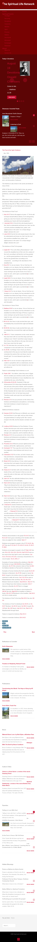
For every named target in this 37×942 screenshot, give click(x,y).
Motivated (8, 40)
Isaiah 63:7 (7, 250)
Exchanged (8, 43)
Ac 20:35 (6, 349)
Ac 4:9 (16, 586)
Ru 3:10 (28, 579)
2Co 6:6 (19, 552)
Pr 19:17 (31, 545)
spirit (4, 623)
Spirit (6, 29)
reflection (5, 621)
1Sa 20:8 (22, 581)
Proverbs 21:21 (8, 443)
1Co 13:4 (13, 552)
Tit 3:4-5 (26, 535)
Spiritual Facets (8, 14)
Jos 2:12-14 (22, 577)
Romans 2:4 (7, 399)
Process (7, 32)
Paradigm (7, 16)
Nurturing (7, 18)
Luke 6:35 (7, 234)
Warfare (7, 26)
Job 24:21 (32, 593)
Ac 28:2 (32, 566)
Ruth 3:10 (7, 496)
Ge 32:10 (14, 606)
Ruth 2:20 (7, 483)
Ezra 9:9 (6, 265)
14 (26, 581)
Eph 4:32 (28, 550)
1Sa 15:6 (30, 562)
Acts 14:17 (7, 214)
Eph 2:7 (24, 540)
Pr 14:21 (28, 543)
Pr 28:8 (4, 547)
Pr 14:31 (25, 545)
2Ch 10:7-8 (9, 593)
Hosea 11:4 (7, 291)
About (4, 48)
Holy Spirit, (5, 625)
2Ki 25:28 (17, 564)
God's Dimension (7, 646)
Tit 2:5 (12, 559)
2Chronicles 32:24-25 (10, 382)
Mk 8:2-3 (6, 334)
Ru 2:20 (10, 608)
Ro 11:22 (4, 538)
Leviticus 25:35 (8, 426)
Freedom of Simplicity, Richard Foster (13, 663)
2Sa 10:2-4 (23, 614)
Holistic (7, 35)
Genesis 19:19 (8, 413)
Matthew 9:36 (8, 308)
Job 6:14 (6, 478)
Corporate (7, 24)
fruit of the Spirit (7, 627)
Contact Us (8, 53)
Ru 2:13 (23, 579)
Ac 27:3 (11, 566)
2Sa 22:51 (24, 598)
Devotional (8, 37)
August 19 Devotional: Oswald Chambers (14, 72)
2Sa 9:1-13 (29, 608)
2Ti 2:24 (13, 556)
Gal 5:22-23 (25, 552)
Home (4, 11)
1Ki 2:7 (30, 584)
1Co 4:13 (7, 552)
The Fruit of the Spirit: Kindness (11, 150)
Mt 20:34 (6, 328)
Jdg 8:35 (14, 591)
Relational (7, 45)
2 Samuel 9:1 (8, 504)
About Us (7, 50)
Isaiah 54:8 (7, 278)
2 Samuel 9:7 (16, 520)
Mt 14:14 (6, 321)
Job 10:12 (20, 608)
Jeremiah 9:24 (8, 223)
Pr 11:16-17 (13, 545)
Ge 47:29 (18, 573)
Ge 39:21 (24, 606)
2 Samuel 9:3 (14, 511)
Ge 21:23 (31, 571)
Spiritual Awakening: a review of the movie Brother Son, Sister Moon (17, 783)
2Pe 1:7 (17, 559)
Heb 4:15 (6, 360)
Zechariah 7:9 (8, 448)
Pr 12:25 (20, 545)
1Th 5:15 (8, 556)
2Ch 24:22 (23, 617)
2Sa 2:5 (30, 581)
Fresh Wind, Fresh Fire (9, 705)
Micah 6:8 (7, 461)
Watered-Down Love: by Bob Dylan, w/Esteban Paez (18, 734)
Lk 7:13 (6, 345)
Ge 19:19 (25, 604)
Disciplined (8, 21)
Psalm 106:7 (7, 373)
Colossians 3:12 (8, 454)
